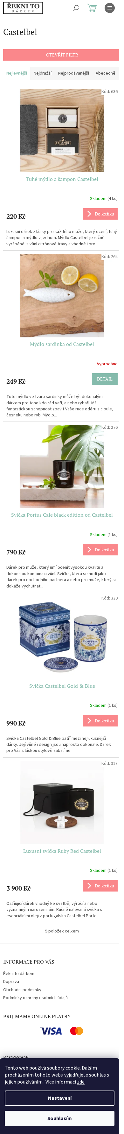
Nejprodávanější (73, 73)
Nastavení (60, 1098)
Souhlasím (59, 1118)
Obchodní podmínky (22, 990)
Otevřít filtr (62, 55)
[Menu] (109, 8)
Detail (105, 379)
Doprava (11, 981)
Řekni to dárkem (18, 974)
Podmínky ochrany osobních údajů (35, 998)
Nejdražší (43, 73)
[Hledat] (76, 8)
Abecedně (105, 73)
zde (81, 1081)
